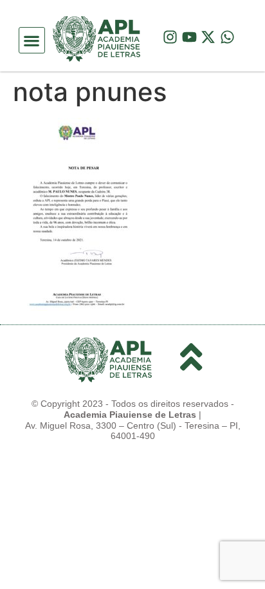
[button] (32, 40)
